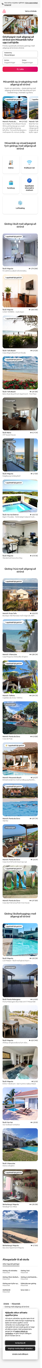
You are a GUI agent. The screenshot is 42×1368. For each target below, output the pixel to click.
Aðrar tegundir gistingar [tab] (11, 1264)
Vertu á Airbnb (31, 11)
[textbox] (11, 62)
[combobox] (20, 55)
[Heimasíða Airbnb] (4, 11)
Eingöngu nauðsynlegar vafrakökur (20, 1348)
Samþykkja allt (20, 1343)
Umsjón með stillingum (20, 1354)
